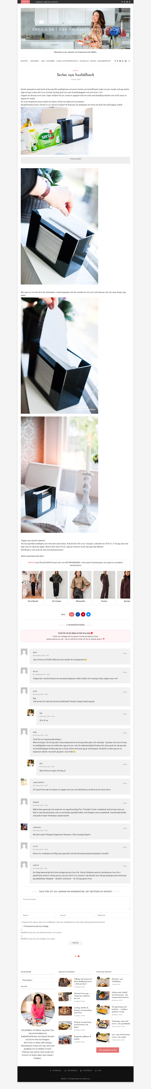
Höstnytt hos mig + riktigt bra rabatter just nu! (82, 996)
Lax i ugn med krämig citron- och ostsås (121, 1036)
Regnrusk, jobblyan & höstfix (82, 1038)
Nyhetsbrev (50, 61)
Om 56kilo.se (84, 61)
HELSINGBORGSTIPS (104, 61)
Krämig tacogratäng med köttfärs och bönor (82, 1024)
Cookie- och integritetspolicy (67, 61)
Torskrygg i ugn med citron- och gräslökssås (121, 1022)
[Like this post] (72, 614)
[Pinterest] (127, 2)
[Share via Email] (88, 614)
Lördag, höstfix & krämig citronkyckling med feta (83, 1010)
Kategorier (34, 61)
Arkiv (43, 61)
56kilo (38, 1030)
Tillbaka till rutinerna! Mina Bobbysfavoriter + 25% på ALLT (83, 981)
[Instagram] (124, 2)
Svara (125, 653)
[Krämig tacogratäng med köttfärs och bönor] (65, 1025)
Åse (41, 713)
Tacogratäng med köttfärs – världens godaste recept (119, 1009)
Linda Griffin (38, 782)
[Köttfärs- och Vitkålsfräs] (103, 982)
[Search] (129, 61)
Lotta (35, 846)
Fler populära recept (108, 1050)
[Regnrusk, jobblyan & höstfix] (65, 1039)
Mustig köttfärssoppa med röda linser (50, 2)
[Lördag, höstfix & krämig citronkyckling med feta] (65, 1011)
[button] (32, 2)
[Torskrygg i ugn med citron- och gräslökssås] (103, 1024)
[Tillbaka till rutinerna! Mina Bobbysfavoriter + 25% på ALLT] (65, 982)
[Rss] (129, 2)
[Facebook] (115, 61)
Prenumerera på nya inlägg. (36, 926)
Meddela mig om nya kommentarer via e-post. (41, 932)
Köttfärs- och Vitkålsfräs (117, 980)
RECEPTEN (24, 61)
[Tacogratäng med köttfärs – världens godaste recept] (103, 1010)
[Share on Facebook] (78, 614)
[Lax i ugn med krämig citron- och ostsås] (103, 1037)
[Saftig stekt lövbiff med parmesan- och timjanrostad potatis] (103, 995)
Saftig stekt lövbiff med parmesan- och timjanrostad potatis (120, 995)
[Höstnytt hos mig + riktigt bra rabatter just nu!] (65, 996)
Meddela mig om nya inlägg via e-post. (38, 939)
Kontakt (93, 61)
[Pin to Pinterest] (83, 614)
